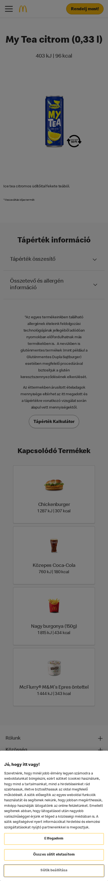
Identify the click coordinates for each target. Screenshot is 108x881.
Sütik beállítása (53, 870)
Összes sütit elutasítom (54, 855)
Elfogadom (53, 839)
